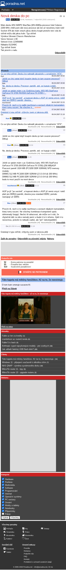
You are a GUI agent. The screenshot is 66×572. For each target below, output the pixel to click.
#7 (64, 203)
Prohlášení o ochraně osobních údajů (38, 562)
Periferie (8, 482)
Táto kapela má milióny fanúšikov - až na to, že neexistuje (24, 294)
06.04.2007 (15, 19)
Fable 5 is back (9, 342)
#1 (64, 118)
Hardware (29, 19)
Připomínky (10, 511)
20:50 (24, 118)
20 (36, 349)
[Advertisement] (33, 62)
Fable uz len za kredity (12, 336)
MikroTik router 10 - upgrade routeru (18, 372)
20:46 (22, 19)
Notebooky (10, 508)
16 (51, 346)
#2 (64, 130)
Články (4, 354)
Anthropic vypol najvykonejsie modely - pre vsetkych (25, 346)
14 (56, 359)
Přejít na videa (7, 327)
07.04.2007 (21, 203)
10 (41, 366)
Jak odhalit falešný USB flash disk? (18, 349)
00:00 (29, 203)
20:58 (29, 130)
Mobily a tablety (12, 505)
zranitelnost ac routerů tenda (14, 339)
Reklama (27, 551)
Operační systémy (13, 497)
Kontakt (26, 559)
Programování (11, 491)
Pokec (8, 514)
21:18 (33, 226)
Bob (8, 19)
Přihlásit (50, 10)
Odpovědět (60, 53)
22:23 (37, 186)
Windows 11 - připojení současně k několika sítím (24, 362)
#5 (64, 157)
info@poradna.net (40, 567)
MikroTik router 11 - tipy (12, 369)
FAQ (25, 556)
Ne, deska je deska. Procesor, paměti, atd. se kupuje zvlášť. (29, 86)
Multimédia (10, 485)
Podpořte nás (7, 258)
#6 (64, 185)
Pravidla (27, 548)
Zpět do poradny (8, 239)
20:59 (31, 145)
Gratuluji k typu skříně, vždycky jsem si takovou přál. (24, 112)
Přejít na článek (9, 288)
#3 (64, 145)
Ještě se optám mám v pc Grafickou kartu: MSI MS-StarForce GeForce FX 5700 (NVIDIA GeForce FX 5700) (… (30, 92)
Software (9, 488)
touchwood (12, 186)
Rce (8, 203)
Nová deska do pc (15, 16)
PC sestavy (10, 499)
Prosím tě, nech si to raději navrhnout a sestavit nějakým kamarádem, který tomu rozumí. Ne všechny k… (33, 106)
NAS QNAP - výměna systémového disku (20, 366)
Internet (8, 494)
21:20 (29, 157)
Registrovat (59, 10)
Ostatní (8, 502)
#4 (64, 226)
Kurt (7, 118)
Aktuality (5, 331)
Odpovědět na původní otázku (31, 239)
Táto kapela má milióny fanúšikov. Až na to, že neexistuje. (32, 279)
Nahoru (50, 239)
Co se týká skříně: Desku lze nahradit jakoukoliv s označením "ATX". (32, 74)
